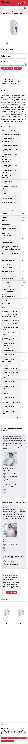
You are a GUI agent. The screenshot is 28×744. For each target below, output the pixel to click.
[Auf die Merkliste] (2, 73)
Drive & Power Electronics (15, 11)
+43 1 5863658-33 (12, 545)
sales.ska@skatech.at (12, 493)
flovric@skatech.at (12, 480)
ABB (6, 52)
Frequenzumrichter (22, 13)
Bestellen (17, 68)
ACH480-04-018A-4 (5, 621)
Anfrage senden (11, 592)
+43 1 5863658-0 (11, 490)
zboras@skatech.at (12, 551)
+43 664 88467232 (12, 477)
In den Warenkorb (7, 68)
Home (2, 11)
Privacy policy (4, 724)
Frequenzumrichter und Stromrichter (9, 13)
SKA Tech (7, 11)
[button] (12, 627)
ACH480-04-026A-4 (19, 621)
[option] (14, 28)
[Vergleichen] (5, 73)
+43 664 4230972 (11, 548)
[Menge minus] (2, 64)
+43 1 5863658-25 (12, 473)
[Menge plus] (25, 64)
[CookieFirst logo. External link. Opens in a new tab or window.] (1, 726)
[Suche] (25, 8)
